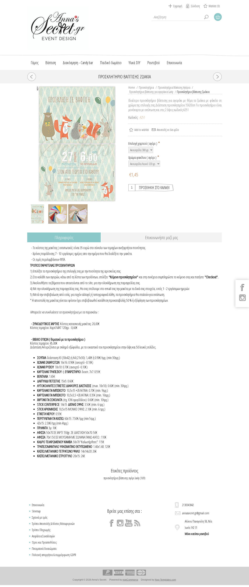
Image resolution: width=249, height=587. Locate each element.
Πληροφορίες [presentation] (64, 237)
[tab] (64, 238)
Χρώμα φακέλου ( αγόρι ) (142, 157)
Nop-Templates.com (165, 579)
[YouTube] (129, 523)
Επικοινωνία (38, 505)
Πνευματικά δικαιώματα (44, 548)
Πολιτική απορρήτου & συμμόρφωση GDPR (54, 555)
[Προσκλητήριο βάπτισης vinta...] (31, 76)
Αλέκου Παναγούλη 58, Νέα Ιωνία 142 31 (198, 527)
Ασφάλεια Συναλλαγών (43, 536)
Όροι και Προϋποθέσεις (44, 542)
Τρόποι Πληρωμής (41, 530)
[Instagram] (120, 523)
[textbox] (181, 17)
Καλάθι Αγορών (218, 17)
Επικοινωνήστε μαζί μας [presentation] (161, 237)
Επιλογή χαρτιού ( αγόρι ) (143, 143)
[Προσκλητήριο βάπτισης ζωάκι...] (217, 76)
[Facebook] (112, 523)
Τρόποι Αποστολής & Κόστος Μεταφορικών (53, 524)
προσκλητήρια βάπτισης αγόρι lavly (121, 478)
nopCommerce (130, 579)
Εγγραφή (177, 6)
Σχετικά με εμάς (39, 517)
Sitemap (36, 511)
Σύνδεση (195, 6)
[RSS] (137, 523)
